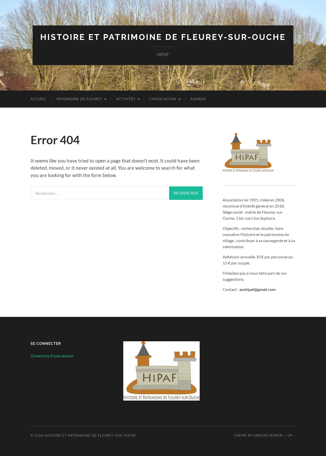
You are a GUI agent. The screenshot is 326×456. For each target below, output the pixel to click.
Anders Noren (268, 435)
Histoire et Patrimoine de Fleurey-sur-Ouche (163, 37)
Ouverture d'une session (52, 355)
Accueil (38, 99)
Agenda (198, 99)
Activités (125, 99)
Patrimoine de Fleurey (79, 99)
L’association (162, 99)
